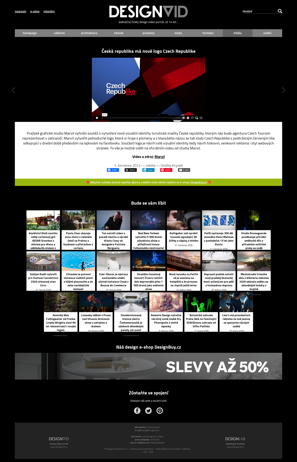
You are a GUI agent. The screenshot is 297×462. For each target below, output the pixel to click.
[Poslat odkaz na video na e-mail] (184, 170)
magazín (20, 11)
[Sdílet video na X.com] (131, 170)
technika (208, 32)
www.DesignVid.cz (59, 446)
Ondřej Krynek (172, 165)
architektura (89, 32)
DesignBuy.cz (199, 182)
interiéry (49, 11)
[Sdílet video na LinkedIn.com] (148, 170)
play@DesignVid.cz (150, 430)
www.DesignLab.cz (235, 446)
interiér (119, 32)
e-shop (34, 11)
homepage (30, 32)
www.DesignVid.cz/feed (152, 436)
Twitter (148, 410)
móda (178, 32)
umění (267, 32)
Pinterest (159, 410)
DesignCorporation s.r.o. (117, 448)
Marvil (160, 156)
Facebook (137, 410)
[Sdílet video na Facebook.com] (113, 170)
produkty (148, 32)
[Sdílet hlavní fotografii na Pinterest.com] (166, 170)
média (238, 32)
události (59, 32)
